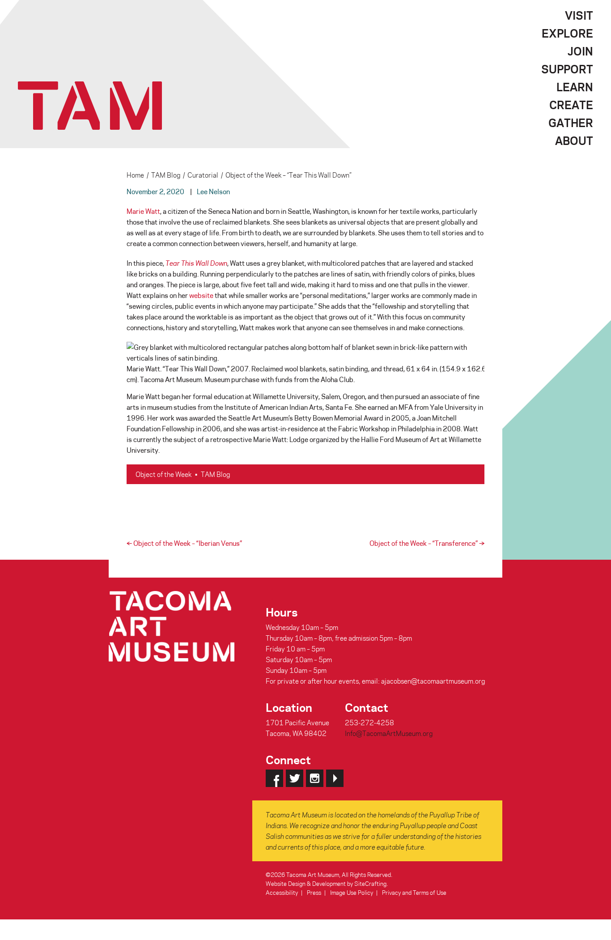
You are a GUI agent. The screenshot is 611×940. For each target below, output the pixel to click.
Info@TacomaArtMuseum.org (389, 733)
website (201, 295)
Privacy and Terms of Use (414, 892)
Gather (570, 122)
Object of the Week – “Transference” (426, 543)
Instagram (314, 778)
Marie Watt (143, 211)
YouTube (335, 778)
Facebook (274, 778)
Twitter (294, 778)
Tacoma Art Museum (90, 105)
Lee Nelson (213, 191)
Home (135, 174)
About (574, 140)
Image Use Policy (351, 892)
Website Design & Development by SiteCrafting (326, 883)
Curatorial (202, 174)
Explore (567, 33)
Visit (579, 15)
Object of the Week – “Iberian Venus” (184, 543)
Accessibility (282, 892)
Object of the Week (163, 474)
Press (314, 892)
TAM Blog (165, 174)
